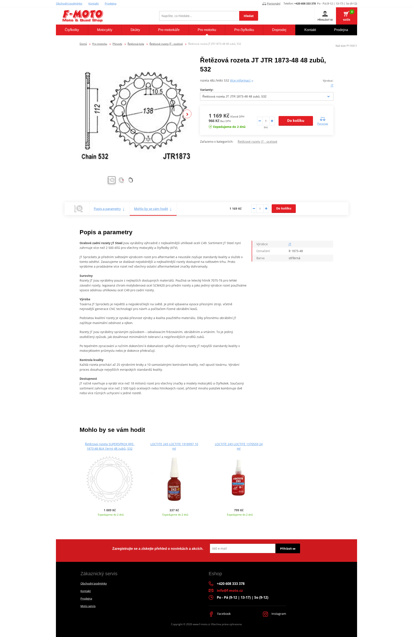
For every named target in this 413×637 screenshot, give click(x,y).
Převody (117, 44)
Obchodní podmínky (69, 3)
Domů (83, 44)
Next (187, 114)
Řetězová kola (136, 44)
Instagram (278, 614)
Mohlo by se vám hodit (151, 208)
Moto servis (88, 606)
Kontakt (93, 3)
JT (332, 85)
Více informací (240, 80)
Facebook (223, 614)
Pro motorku (99, 44)
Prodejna (110, 3)
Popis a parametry (107, 208)
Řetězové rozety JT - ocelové (166, 44)
